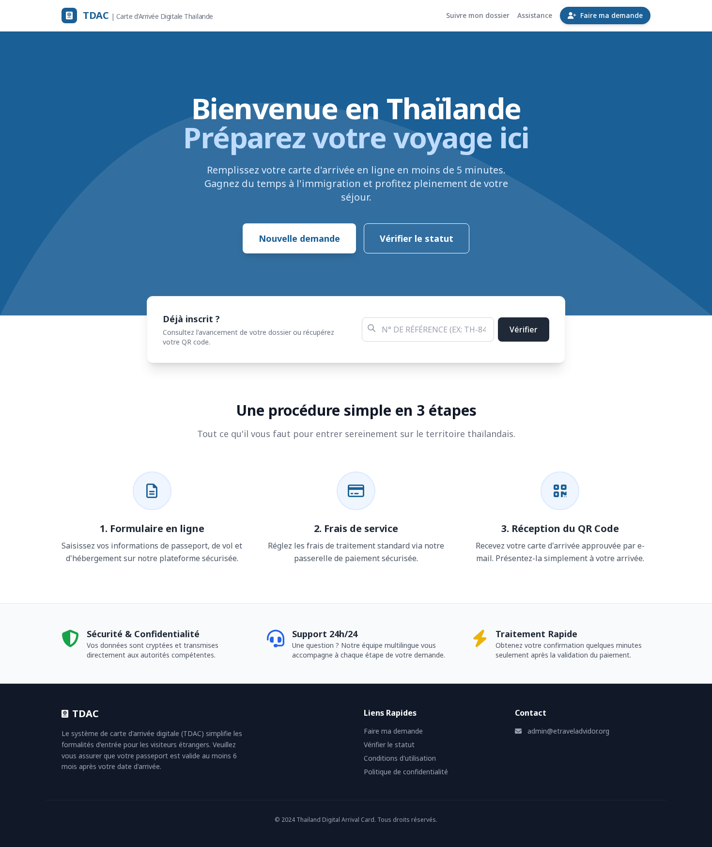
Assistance (534, 15)
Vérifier (524, 329)
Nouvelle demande (299, 238)
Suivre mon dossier (478, 15)
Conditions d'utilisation (400, 758)
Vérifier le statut (416, 238)
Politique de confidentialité (406, 771)
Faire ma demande (611, 15)
